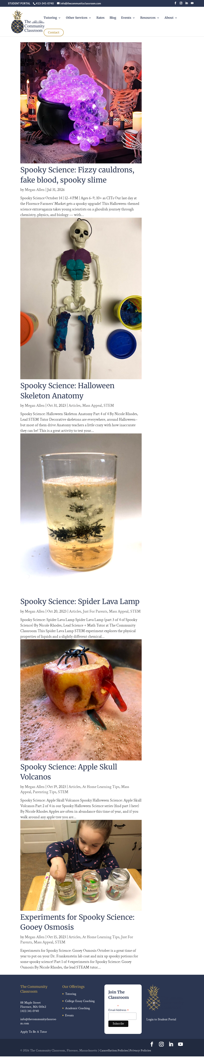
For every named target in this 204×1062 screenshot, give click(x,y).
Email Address (118, 1010)
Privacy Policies (140, 1050)
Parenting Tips (44, 792)
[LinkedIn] (186, 4)
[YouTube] (192, 4)
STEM (109, 405)
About (169, 18)
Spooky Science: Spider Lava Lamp (79, 601)
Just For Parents (95, 611)
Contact (53, 32)
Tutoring (50, 18)
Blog (113, 18)
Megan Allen (35, 189)
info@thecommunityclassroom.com (38, 1021)
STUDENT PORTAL (19, 3)
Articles (74, 405)
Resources (148, 18)
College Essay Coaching (80, 1001)
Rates (100, 18)
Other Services (76, 18)
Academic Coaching (77, 1008)
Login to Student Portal (161, 1019)
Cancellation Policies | (114, 1050)
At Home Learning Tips (100, 786)
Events (126, 18)
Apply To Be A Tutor (33, 1032)
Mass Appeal (92, 405)
